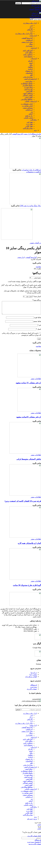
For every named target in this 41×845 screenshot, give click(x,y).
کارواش (30, 29)
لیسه (31, 63)
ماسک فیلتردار (27, 85)
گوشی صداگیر (28, 95)
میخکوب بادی (28, 54)
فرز (31, 25)
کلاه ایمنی (29, 91)
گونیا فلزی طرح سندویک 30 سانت (27, 585)
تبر (32, 112)
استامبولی (29, 73)
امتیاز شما (37, 296)
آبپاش (31, 114)
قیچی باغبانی (28, 118)
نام (39, 325)
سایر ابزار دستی (27, 42)
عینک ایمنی (29, 81)
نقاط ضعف (37, 321)
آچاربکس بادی (28, 50)
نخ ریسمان (29, 71)
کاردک (30, 61)
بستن (39, 824)
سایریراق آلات (28, 128)
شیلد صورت (28, 87)
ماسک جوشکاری (27, 83)
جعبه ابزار (29, 46)
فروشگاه (34, 134)
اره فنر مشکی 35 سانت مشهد (28, 383)
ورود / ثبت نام (32, 819)
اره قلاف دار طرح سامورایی (31, 170)
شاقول (30, 67)
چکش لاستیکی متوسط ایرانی (28, 459)
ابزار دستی (27, 134)
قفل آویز (30, 122)
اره (31, 31)
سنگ (31, 44)
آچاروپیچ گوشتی (27, 38)
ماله (31, 65)
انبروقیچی (29, 40)
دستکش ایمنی (28, 93)
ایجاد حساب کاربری (34, 836)
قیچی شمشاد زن (27, 104)
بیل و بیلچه (29, 116)
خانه (39, 134)
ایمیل (38, 329)
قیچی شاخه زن (27, 106)
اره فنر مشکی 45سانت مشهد (28, 417)
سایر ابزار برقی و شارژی (24, 33)
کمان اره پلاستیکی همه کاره (29, 543)
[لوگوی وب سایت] (36, 1)
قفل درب (29, 124)
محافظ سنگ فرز (27, 99)
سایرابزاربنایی (28, 77)
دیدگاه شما (36, 300)
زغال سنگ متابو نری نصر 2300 (30, 206)
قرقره (30, 69)
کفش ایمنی (29, 97)
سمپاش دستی (28, 108)
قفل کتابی (29, 126)
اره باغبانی (29, 110)
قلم (31, 75)
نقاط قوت (37, 317)
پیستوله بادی (28, 56)
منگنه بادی (29, 52)
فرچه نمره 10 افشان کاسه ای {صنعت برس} (23, 501)
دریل (31, 27)
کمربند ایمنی (28, 89)
